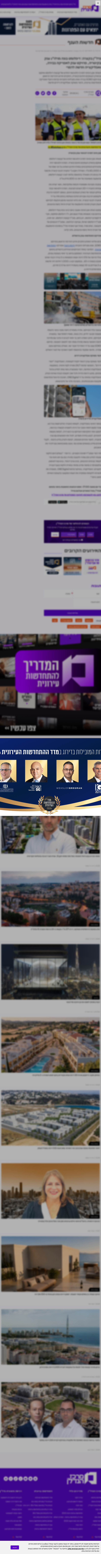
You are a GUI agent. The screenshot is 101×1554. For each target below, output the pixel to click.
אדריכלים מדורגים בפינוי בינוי (42, 1517)
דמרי (54, 620)
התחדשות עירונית (61, 4)
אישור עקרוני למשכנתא (14, 1513)
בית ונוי (96, 998)
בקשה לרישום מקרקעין (75, 1501)
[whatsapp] (37, 93)
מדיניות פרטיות (96, 1497)
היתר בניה (79, 1525)
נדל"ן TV (12, 4)
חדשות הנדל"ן (66, 620)
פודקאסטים (5, 4)
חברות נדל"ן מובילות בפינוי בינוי (41, 1501)
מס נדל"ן (19, 1505)
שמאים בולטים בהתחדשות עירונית (40, 1521)
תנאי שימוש (97, 1521)
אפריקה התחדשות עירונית (77, 626)
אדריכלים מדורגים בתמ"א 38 (42, 1513)
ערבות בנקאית (17, 1509)
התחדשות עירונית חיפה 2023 (72, 1513)
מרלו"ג (78, 620)
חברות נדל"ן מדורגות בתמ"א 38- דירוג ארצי (37, 1505)
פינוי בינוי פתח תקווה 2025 (73, 1521)
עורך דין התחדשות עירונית (43, 1525)
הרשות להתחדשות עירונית (43, 1529)
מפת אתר (97, 1517)
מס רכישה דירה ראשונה (14, 1501)
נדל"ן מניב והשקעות (48, 4)
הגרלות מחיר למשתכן (75, 1509)
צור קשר (98, 1509)
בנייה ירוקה (79, 1497)
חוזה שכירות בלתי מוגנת (14, 1521)
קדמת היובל (69, 245)
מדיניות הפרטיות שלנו (76, 1548)
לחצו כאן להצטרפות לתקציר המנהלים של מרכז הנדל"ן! (76, 494)
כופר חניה (79, 1505)
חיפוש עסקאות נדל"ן (75, 1529)
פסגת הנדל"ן (96, 1525)
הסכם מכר (18, 1525)
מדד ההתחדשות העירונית (67, 12)
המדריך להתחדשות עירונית (24, 12)
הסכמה (15, 1547)
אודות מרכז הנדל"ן (46, 12)
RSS (99, 1529)
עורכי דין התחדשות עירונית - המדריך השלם (68, 1517)
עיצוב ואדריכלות (20, 4)
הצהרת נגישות (96, 1501)
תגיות (99, 1513)
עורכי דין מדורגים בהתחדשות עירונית (40, 1509)
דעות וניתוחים (37, 4)
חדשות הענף (29, 4)
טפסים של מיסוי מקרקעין (13, 1529)
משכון (20, 1517)
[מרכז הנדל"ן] (90, 8)
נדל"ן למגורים (71, 4)
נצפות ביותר (94, 852)
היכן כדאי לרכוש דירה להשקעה (11, 1497)
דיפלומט (89, 620)
